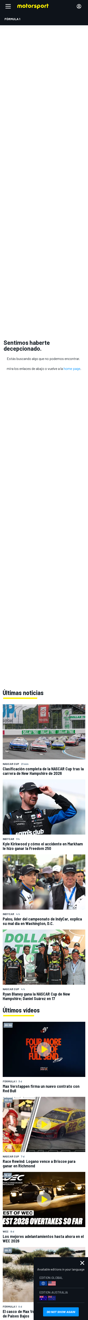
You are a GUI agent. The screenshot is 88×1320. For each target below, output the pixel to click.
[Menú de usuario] (78, 6)
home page (72, 368)
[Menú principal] (8, 6)
